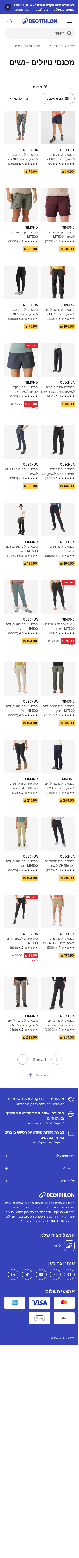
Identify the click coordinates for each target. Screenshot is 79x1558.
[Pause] (7, 7)
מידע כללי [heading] (64, 1148)
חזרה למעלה (42, 1075)
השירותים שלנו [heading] (61, 1136)
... (47, 46)
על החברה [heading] (64, 1161)
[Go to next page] (22, 1059)
